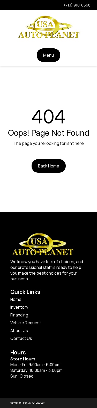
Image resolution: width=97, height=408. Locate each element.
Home (15, 299)
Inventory (19, 307)
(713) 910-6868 (77, 5)
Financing (19, 315)
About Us (19, 330)
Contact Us (21, 338)
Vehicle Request (25, 323)
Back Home (48, 166)
